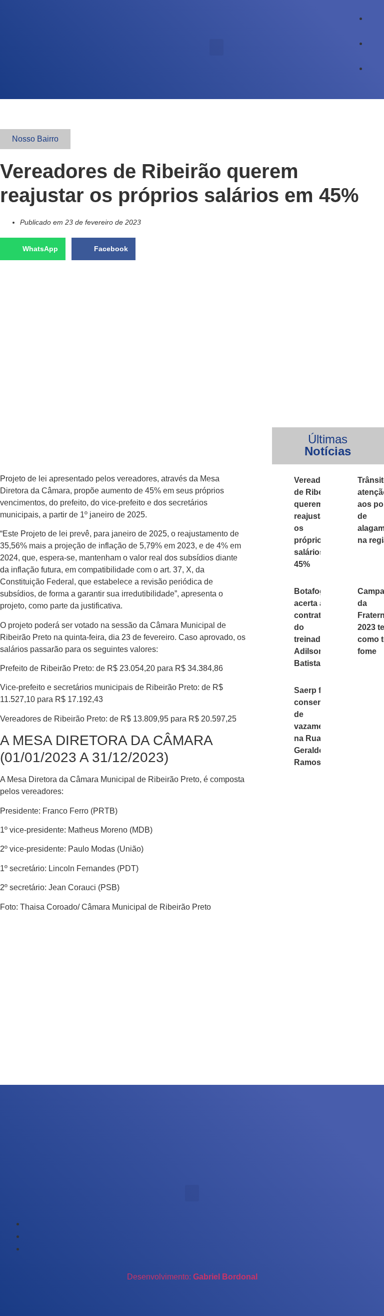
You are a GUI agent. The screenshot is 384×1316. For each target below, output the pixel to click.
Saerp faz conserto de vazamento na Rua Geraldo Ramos (315, 726)
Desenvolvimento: (192, 1276)
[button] (217, 47)
